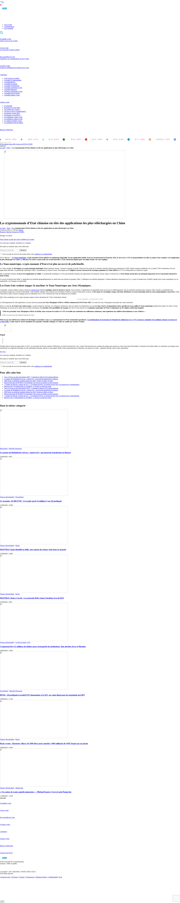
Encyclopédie (8, 28)
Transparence (30, 877)
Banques (3, 232)
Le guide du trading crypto (13, 121)
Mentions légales (41, 877)
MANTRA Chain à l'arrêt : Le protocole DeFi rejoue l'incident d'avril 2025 (32, 598)
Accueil (2, 148)
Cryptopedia (8, 106)
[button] (90, 3)
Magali (21, 230)
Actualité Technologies (11, 86)
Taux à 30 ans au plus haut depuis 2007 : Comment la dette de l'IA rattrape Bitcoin (31, 377)
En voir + (3, 351)
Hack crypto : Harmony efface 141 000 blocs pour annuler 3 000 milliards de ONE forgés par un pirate (44, 743)
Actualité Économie (10, 84)
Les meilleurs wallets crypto (13, 119)
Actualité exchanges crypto (13, 88)
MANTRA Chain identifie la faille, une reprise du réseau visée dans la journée (33, 549)
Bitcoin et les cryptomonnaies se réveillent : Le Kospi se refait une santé (27, 386)
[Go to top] (2, 901)
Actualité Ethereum (10, 89)
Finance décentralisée (7, 497)
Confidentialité (53, 877)
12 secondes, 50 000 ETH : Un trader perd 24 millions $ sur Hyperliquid (31, 501)
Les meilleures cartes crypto (13, 117)
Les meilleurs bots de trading (13, 123)
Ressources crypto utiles (12, 108)
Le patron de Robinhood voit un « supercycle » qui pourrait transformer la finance (31, 379)
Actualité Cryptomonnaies (12, 80)
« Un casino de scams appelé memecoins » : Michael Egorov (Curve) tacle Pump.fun (35, 792)
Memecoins (19, 788)
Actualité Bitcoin (9, 82)
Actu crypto (8, 25)
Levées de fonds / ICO (23, 642)
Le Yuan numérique (19, 258)
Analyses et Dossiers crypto (13, 91)
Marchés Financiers (12, 232)
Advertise (14, 877)
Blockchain (4, 448)
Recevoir (23, 250)
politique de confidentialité (43, 254)
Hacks (18, 545)
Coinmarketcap (9, 26)
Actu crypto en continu (11, 78)
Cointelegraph (35, 290)
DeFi (8, 148)
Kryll (60, 877)
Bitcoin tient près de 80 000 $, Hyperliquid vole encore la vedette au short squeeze (31, 383)
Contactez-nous (5, 877)
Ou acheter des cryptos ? (12, 109)
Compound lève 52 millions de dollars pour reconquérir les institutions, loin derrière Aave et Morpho (43, 646)
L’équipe (22, 877)
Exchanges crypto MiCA (12, 115)
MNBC (21, 232)
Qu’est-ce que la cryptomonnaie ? (15, 111)
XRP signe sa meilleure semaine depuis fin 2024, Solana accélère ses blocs (28, 381)
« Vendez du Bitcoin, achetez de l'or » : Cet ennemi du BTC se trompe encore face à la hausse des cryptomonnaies (41, 384)
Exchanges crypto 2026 (12, 113)
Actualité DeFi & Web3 (12, 93)
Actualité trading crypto (12, 95)
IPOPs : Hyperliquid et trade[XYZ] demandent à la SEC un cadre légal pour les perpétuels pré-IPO (42, 695)
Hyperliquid (19, 497)
